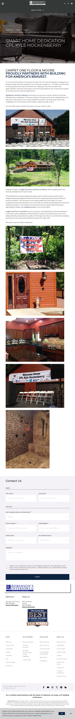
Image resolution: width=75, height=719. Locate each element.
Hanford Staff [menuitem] (61, 652)
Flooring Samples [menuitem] (25, 646)
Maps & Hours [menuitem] (61, 642)
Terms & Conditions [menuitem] (60, 672)
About (18, 30)
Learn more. (36, 716)
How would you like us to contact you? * (18, 512)
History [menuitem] (59, 655)
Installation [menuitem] (43, 661)
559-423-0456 (10, 603)
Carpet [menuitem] (8, 652)
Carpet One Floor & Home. (17, 686)
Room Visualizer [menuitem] (28, 642)
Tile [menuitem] (7, 659)
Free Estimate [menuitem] (10, 662)
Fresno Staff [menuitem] (61, 649)
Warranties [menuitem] (43, 657)
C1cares (25, 30)
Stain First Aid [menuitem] (44, 645)
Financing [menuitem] (9, 665)
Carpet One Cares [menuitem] (60, 663)
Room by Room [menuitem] (62, 659)
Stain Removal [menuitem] (44, 642)
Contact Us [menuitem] (60, 667)
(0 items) (71, 3)
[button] (65, 4)
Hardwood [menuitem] (9, 649)
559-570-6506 (26, 605)
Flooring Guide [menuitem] (44, 649)
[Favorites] (68, 4)
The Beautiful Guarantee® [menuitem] (44, 653)
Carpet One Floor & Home (15, 211)
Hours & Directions (12, 605)
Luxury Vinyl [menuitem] (10, 645)
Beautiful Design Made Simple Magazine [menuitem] (27, 653)
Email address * (43, 523)
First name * (9, 493)
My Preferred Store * (45, 535)
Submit (37, 577)
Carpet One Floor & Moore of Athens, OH (35, 189)
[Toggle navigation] (2, 3)
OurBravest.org (29, 207)
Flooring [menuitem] (8, 642)
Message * (9, 547)
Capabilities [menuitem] (60, 645)
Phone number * (11, 523)
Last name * (42, 493)
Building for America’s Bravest (17, 95)
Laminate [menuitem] (9, 655)
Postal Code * (10, 535)
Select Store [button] (36, 10)
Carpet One (9, 30)
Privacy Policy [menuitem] (61, 676)
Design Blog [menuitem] (27, 660)
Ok (62, 713)
